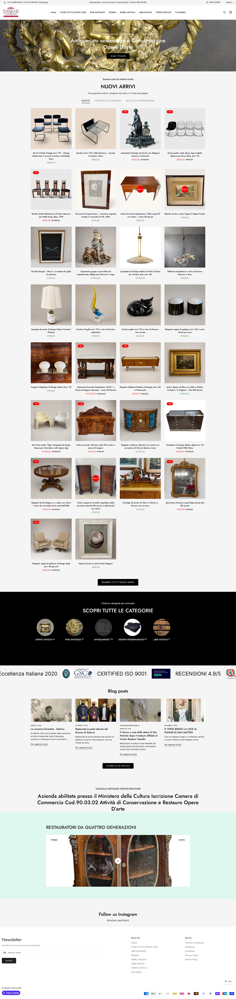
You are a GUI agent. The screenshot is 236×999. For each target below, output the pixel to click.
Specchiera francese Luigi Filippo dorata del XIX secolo (185, 504)
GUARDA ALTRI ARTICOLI (118, 766)
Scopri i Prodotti (118, 56)
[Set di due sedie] (51, 420)
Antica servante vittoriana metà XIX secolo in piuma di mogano (95, 446)
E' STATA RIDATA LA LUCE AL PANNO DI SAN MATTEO (180, 730)
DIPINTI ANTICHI (163, 12)
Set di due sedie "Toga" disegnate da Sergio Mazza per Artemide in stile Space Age (51, 446)
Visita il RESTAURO (138, 2)
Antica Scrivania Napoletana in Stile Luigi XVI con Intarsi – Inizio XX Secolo (140, 215)
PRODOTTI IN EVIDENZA (108, 100)
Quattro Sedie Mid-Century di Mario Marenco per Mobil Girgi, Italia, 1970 (51, 215)
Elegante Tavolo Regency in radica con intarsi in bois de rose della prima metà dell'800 (51, 504)
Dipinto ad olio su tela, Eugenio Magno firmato (185, 213)
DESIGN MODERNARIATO (132, 639)
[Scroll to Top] (231, 985)
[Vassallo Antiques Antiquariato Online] (11, 12)
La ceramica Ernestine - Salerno (47, 729)
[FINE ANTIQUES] (74, 627)
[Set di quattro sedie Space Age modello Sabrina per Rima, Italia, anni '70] (184, 128)
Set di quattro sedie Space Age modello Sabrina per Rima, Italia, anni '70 (185, 154)
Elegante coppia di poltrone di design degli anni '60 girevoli (51, 565)
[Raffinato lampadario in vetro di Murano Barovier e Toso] (184, 247)
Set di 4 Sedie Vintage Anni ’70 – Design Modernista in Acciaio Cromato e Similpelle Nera (51, 156)
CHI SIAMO (180, 12)
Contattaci (190, 951)
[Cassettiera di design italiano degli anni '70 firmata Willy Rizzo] (184, 420)
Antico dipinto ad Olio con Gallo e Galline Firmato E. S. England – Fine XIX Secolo (184, 388)
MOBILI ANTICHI (127, 12)
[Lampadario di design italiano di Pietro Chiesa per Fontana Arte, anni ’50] (140, 247)
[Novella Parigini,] (51, 247)
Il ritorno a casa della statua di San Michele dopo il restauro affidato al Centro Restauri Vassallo (138, 735)
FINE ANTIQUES (97, 12)
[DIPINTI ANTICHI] (45, 627)
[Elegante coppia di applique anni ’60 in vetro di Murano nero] (184, 304)
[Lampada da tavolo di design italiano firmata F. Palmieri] (51, 304)
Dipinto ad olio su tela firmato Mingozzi (96, 563)
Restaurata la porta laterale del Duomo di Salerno (91, 730)
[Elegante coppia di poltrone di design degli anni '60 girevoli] (51, 539)
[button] (230, 12)
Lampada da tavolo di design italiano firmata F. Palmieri (51, 331)
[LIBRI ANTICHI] (161, 627)
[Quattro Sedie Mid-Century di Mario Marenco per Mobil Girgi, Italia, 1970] (51, 189)
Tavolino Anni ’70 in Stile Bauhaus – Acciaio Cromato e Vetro (95, 154)
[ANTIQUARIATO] (103, 627)
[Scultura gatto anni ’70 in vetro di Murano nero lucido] (140, 304)
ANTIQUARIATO (103, 639)
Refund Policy (191, 959)
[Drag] (118, 861)
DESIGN (112, 12)
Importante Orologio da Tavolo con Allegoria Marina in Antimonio (140, 154)
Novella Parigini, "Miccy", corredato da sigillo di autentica (51, 273)
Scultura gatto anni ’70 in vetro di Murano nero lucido (140, 331)
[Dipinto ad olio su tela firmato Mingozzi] (95, 539)
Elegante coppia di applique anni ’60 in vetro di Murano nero (185, 331)
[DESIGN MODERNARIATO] (132, 627)
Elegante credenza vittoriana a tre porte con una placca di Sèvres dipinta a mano (140, 446)
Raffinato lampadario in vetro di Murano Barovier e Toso (185, 273)
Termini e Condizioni (194, 942)
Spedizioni (190, 947)
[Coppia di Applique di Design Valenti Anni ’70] (51, 362)
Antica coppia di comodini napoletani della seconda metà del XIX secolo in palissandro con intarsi (96, 505)
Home (53, 12)
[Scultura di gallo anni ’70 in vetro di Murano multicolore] (95, 304)
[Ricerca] (224, 12)
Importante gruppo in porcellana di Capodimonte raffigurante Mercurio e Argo (95, 273)
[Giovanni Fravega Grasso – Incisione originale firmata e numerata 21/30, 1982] (95, 189)
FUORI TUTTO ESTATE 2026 (73, 12)
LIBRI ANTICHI (145, 12)
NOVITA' (86, 100)
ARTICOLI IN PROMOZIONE (140, 100)
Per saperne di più (39, 744)
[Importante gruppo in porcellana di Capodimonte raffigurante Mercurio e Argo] (95, 247)
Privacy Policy (191, 955)
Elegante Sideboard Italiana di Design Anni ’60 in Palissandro (140, 388)
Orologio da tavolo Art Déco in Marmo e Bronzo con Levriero (140, 504)
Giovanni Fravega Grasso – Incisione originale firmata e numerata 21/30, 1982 (95, 215)
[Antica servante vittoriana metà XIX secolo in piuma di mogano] (95, 420)
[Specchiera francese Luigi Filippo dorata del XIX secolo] (184, 478)
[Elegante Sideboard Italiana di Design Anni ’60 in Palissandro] (140, 362)
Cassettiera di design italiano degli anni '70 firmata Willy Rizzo (185, 446)
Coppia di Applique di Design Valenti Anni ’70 (51, 387)
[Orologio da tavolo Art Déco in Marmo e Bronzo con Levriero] (140, 478)
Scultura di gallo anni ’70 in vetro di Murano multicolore (95, 331)
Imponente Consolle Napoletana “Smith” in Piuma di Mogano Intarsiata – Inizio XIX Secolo (95, 388)
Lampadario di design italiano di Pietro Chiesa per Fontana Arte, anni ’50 (140, 273)
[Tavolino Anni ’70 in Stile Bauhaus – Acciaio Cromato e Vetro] (95, 128)
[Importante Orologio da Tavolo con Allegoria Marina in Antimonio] (140, 128)
